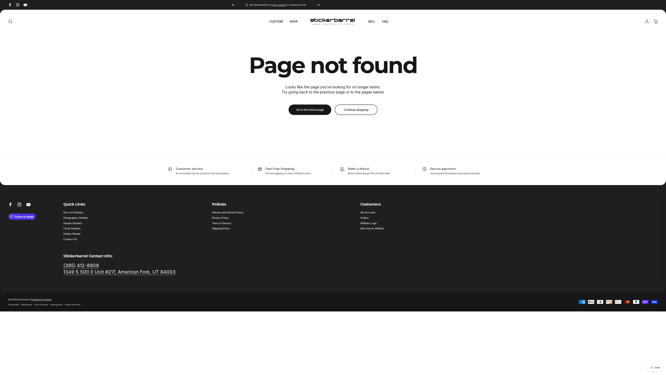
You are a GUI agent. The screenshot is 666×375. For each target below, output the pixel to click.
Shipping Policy (221, 228)
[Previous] (233, 5)
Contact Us (70, 239)
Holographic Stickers (75, 217)
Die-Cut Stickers (73, 212)
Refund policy (27, 305)
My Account (367, 212)
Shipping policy (56, 305)
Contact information (73, 305)
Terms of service (41, 305)
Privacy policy (13, 305)
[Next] (318, 5)
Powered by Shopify (41, 299)
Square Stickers (72, 223)
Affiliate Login (368, 223)
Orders (364, 217)
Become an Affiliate (372, 228)
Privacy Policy (220, 217)
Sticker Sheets (72, 233)
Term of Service (221, 223)
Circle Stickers (72, 228)
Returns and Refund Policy (228, 212)
